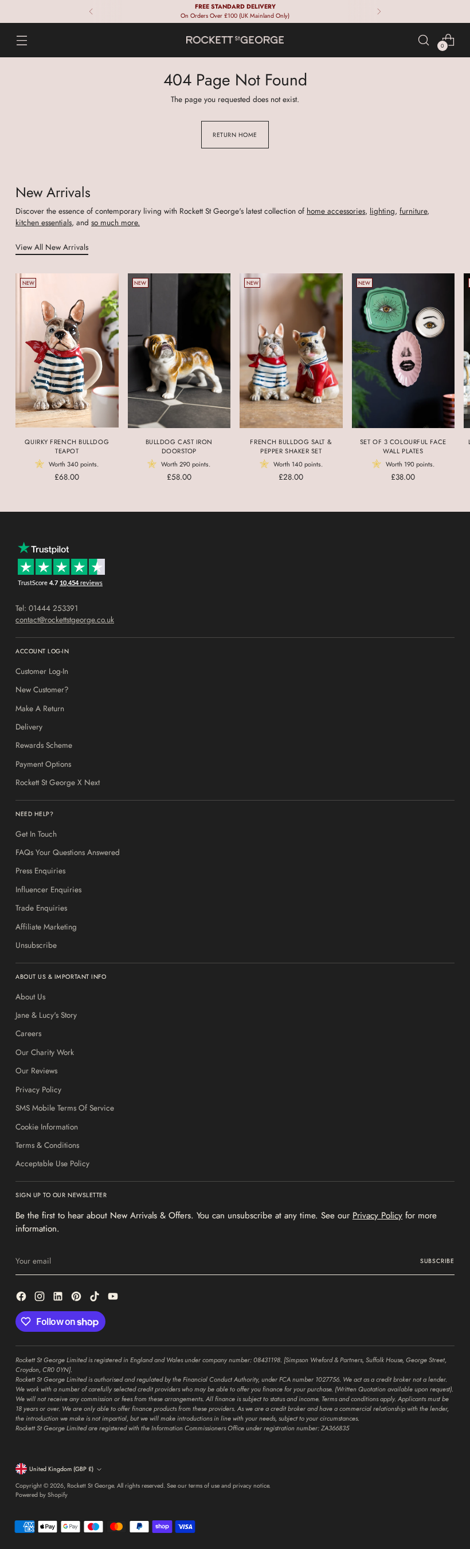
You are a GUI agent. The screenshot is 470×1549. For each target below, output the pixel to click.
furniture (413, 211)
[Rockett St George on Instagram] (41, 1298)
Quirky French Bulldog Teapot (67, 446)
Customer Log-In (41, 671)
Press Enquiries (40, 870)
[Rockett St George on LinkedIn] (59, 1298)
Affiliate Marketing (46, 926)
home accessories (336, 211)
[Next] (378, 11)
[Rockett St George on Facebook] (22, 1298)
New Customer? (42, 689)
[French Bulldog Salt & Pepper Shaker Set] (291, 350)
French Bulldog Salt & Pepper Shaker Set (291, 446)
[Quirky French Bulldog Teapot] (67, 350)
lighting (382, 211)
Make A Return (39, 708)
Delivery (28, 726)
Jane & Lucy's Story (46, 1015)
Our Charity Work (44, 1052)
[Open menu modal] (21, 40)
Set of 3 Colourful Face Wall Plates (403, 446)
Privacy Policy (38, 1089)
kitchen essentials (43, 222)
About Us (30, 996)
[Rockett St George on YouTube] (114, 1298)
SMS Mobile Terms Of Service (64, 1107)
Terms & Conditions (47, 1145)
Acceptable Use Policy (52, 1163)
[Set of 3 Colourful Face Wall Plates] (403, 350)
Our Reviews (36, 1070)
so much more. (115, 222)
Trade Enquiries (41, 907)
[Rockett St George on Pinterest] (77, 1298)
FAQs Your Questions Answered (67, 852)
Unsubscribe (36, 945)
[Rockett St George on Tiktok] (96, 1298)
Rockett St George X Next (57, 782)
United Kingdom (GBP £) (61, 1469)
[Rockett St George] (235, 40)
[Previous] (91, 11)
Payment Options (43, 764)
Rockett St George (90, 1485)
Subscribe (437, 1261)
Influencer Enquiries (48, 889)
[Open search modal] (424, 40)
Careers (28, 1033)
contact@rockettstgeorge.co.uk (64, 619)
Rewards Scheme (43, 745)
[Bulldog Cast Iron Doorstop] (179, 350)
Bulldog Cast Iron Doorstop (179, 446)
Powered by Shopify (41, 1495)
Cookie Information (46, 1126)
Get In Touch (36, 834)
